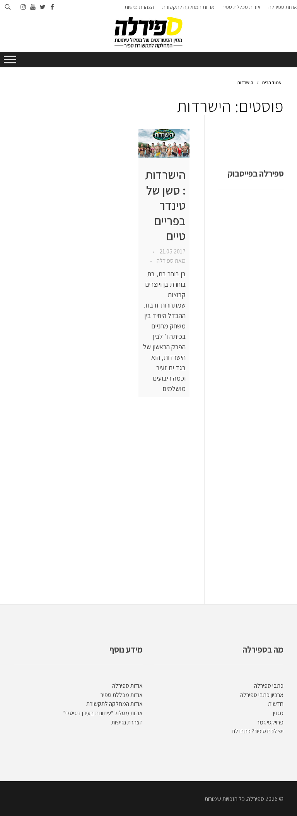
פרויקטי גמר (270, 722)
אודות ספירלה (127, 686)
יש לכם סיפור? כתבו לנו (257, 731)
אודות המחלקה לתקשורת (114, 704)
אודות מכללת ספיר (122, 695)
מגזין (278, 713)
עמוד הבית (272, 82)
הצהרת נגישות (127, 722)
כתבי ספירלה (268, 686)
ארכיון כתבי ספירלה (261, 695)
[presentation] (163, 143)
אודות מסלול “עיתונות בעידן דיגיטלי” (103, 713)
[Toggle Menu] (10, 59)
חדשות (275, 704)
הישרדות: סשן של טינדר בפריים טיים (165, 205)
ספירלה (164, 261)
